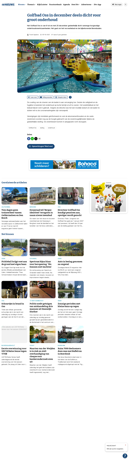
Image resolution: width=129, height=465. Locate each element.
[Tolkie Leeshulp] (124, 455)
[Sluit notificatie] (125, 445)
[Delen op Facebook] (28, 138)
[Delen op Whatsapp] (32, 138)
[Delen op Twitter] (35, 138)
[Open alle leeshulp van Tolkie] (70, 97)
